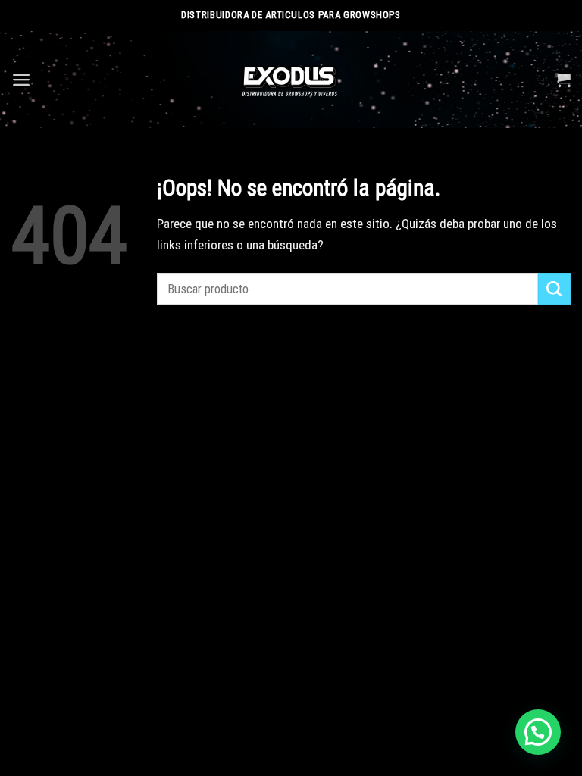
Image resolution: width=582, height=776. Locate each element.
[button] (538, 732)
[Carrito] (563, 79)
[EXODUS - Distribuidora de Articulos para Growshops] (291, 80)
